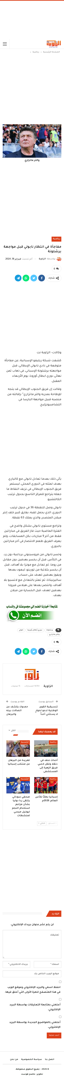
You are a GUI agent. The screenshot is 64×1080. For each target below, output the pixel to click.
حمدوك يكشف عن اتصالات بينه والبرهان (17, 711)
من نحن (14, 1059)
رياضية (56, 239)
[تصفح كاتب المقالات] (32, 674)
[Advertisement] (32, 19)
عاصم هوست (28, 1074)
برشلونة (49, 630)
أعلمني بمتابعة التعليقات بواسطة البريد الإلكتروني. (34, 1007)
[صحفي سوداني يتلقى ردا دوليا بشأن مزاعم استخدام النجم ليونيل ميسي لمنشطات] (18, 785)
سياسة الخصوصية (31, 1059)
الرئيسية (25, 742)
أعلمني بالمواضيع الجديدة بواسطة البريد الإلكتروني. (34, 1025)
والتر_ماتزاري (54, 635)
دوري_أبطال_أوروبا (34, 630)
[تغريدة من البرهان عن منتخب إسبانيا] (18, 748)
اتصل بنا (49, 1059)
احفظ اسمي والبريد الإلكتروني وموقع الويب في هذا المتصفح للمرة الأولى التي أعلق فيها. (32, 990)
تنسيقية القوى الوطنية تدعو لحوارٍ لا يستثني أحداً (47, 711)
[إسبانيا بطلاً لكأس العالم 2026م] (46, 785)
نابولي (21, 630)
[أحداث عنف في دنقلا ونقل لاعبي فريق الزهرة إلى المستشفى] (46, 748)
